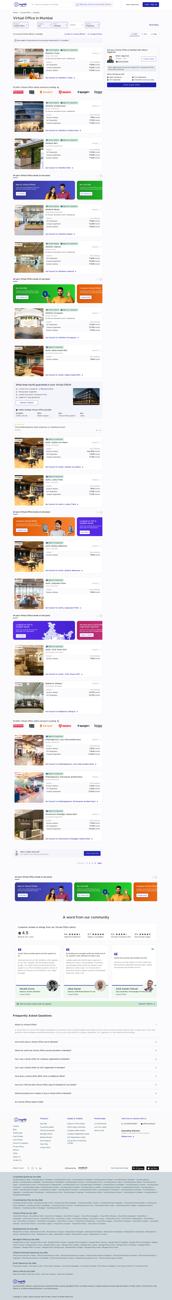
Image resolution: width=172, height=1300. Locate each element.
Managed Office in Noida (21, 1242)
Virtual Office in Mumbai (108, 1216)
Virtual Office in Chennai (31, 1218)
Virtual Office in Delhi (36, 1216)
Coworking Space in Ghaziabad (42, 1179)
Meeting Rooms (46, 1137)
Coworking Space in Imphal (111, 1187)
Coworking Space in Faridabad (82, 1179)
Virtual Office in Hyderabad (126, 1216)
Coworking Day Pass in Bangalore (112, 1203)
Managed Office (46, 1134)
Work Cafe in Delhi (33, 1274)
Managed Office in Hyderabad (118, 1242)
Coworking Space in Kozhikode (131, 1189)
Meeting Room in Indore (80, 1234)
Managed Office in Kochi (107, 1245)
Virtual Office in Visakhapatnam (132, 1218)
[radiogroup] (144, 34)
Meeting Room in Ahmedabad (134, 1231)
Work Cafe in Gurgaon (48, 1274)
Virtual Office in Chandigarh (46, 1221)
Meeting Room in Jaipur (45, 1234)
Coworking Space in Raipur (48, 1189)
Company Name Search (76, 1130)
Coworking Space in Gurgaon (103, 1179)
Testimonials (18, 1133)
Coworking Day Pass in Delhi (43, 1203)
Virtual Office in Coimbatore (26, 1221)
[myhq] (20, 4)
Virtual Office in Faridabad (53, 1216)
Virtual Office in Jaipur (63, 1218)
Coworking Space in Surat (53, 1192)
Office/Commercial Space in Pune (86, 1258)
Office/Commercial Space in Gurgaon (72, 1255)
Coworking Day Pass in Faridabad (65, 1203)
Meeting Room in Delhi (37, 1231)
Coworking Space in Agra (31, 1187)
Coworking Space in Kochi (27, 1184)
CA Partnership (100, 1124)
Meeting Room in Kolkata (62, 1234)
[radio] (134, 34)
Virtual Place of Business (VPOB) (76, 1142)
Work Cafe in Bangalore (65, 1274)
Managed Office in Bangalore (77, 1242)
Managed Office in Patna (110, 1247)
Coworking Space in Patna (88, 1189)
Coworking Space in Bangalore (125, 1179)
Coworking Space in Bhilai (93, 1192)
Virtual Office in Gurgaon (71, 1216)
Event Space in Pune (141, 1266)
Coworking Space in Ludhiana (91, 1187)
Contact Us (17, 1160)
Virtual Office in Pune (47, 1218)
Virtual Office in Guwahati (62, 1223)
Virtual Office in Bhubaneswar (85, 1221)
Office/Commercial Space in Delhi (48, 1255)
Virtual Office (45, 1147)
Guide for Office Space (76, 1124)
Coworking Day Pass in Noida (22, 1203)
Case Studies (18, 1136)
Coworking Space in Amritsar (69, 1187)
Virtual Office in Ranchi (28, 1223)
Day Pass (43, 1124)
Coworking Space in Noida (21, 1179)
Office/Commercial (47, 1130)
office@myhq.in (149, 1124)
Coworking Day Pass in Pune (83, 1205)
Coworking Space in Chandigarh (113, 1184)
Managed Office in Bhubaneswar (53, 1247)
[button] (73, 78)
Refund (16, 1150)
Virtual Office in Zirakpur (140, 1221)
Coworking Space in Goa (71, 1184)
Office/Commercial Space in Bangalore (99, 1255)
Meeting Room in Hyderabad (113, 1231)
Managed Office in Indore (89, 1245)
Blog (14, 1129)
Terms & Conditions (20, 1143)
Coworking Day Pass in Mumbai (134, 1203)
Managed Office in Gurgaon (57, 1242)
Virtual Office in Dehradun (122, 1221)
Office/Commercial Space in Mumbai (125, 1255)
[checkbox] (96, 53)
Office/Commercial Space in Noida (24, 1255)
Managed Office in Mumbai (97, 1242)
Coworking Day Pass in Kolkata (126, 1205)
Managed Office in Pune (34, 1245)
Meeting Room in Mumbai (93, 1231)
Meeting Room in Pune (27, 1234)
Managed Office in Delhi (39, 1242)
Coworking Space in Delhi (62, 1179)
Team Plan (44, 1144)
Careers (16, 1126)
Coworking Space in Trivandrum (108, 1189)
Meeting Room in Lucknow (98, 1234)
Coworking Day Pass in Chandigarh (33, 1208)
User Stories (18, 1140)
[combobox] (53, 4)
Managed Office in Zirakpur (74, 1247)
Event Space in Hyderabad (106, 1266)
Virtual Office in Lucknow (65, 1221)
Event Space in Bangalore (70, 1266)
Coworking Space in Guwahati (68, 1189)
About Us (16, 1157)
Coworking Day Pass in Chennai (62, 1205)
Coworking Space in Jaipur (113, 1182)
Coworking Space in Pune (94, 1182)
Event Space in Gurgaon (52, 1266)
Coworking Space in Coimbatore (91, 1184)
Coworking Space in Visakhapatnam (49, 1184)
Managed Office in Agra (92, 1247)
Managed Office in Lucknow (31, 1247)
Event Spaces (45, 1141)
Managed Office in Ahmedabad (139, 1242)
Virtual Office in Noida (20, 1216)
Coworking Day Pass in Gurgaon (88, 1203)
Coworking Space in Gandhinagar (33, 1192)
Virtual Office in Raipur (44, 1223)
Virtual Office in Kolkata (80, 1218)
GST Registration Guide (76, 1137)
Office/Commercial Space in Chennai (62, 1258)
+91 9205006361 (130, 1124)
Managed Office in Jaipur (52, 1245)
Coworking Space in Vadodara (73, 1192)
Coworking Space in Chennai (74, 1182)
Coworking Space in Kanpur (50, 1187)
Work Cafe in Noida (19, 1274)
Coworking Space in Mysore (112, 1192)
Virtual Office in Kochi (113, 1218)
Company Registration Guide (78, 1134)
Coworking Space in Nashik (131, 1187)
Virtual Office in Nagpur (104, 1221)
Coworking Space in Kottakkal (133, 1192)
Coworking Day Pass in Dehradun (58, 1208)
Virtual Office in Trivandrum (97, 1223)
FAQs (15, 1153)
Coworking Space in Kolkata (132, 1182)
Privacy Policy (18, 1146)
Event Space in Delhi (35, 1266)
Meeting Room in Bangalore (75, 1231)
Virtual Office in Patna (79, 1223)
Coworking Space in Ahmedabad (52, 1182)
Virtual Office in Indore (96, 1218)
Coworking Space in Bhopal (28, 1189)
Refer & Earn (99, 1130)
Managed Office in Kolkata (70, 1245)
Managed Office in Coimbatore (127, 1245)
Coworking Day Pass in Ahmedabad (38, 1205)
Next (100, 863)
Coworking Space (47, 1127)
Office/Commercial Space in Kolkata (110, 1258)
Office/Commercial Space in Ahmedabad (35, 1258)
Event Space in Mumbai (88, 1266)
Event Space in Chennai (125, 1266)
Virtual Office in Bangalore (89, 1216)
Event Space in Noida (20, 1266)
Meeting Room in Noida (20, 1231)
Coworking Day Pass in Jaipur (104, 1205)
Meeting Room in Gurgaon (55, 1231)
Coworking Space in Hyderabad (30, 1182)
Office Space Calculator (76, 1127)
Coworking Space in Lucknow (135, 1184)
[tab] (86, 1024)
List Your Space (100, 1127)
